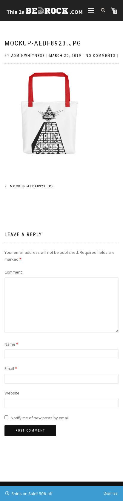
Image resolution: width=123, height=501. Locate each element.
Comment (13, 272)
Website (11, 393)
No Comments (101, 56)
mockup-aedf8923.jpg (43, 43)
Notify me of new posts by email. (40, 417)
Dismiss (111, 493)
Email (10, 368)
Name (11, 344)
